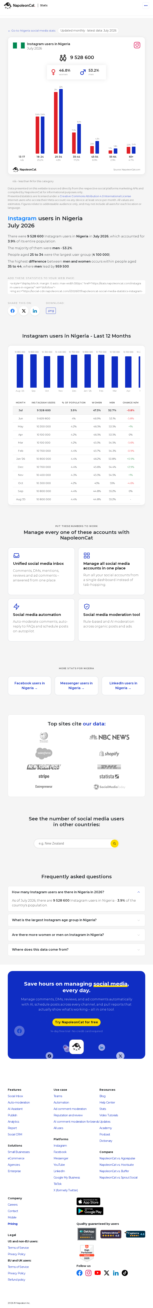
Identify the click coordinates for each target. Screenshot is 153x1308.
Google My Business (67, 1177)
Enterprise (14, 1171)
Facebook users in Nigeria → (30, 685)
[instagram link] (88, 1273)
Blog (102, 1096)
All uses (58, 1128)
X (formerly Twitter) (66, 1190)
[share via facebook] (12, 311)
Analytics (13, 1121)
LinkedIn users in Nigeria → (123, 685)
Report (12, 1128)
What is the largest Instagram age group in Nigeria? (54, 920)
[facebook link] (79, 1273)
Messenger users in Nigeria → (76, 685)
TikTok (57, 1184)
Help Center (107, 1102)
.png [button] (51, 310)
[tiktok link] (125, 1273)
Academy (105, 1128)
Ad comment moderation (70, 1109)
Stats (102, 1109)
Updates (104, 1121)
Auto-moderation (19, 1102)
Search (115, 844)
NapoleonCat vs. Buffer (114, 1171)
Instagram (60, 1145)
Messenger (61, 1158)
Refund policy (16, 1279)
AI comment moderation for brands (76, 1121)
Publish (12, 1115)
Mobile (12, 1217)
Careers (13, 1204)
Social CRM (15, 1134)
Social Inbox (15, 1096)
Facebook (60, 1152)
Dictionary (105, 1141)
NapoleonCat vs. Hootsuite (116, 1165)
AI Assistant (15, 1109)
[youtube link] (97, 1273)
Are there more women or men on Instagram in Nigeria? (58, 935)
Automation (61, 1102)
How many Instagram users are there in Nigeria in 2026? (58, 892)
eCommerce (16, 1158)
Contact (13, 1211)
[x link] (106, 1273)
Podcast (104, 1134)
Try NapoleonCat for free (76, 1022)
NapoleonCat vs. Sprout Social (118, 1177)
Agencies (14, 1165)
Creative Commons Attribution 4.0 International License (95, 196)
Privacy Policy (16, 1254)
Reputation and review (68, 1115)
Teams (58, 1096)
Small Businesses (19, 1152)
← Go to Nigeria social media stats (31, 30)
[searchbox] (59, 843)
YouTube (59, 1165)
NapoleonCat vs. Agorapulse (117, 1158)
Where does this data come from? (40, 949)
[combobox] (72, 844)
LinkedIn (59, 1171)
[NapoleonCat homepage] (76, 1046)
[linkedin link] (116, 1273)
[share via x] (23, 311)
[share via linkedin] (35, 311)
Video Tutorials (108, 1115)
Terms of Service (18, 1248)
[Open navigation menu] (146, 5)
